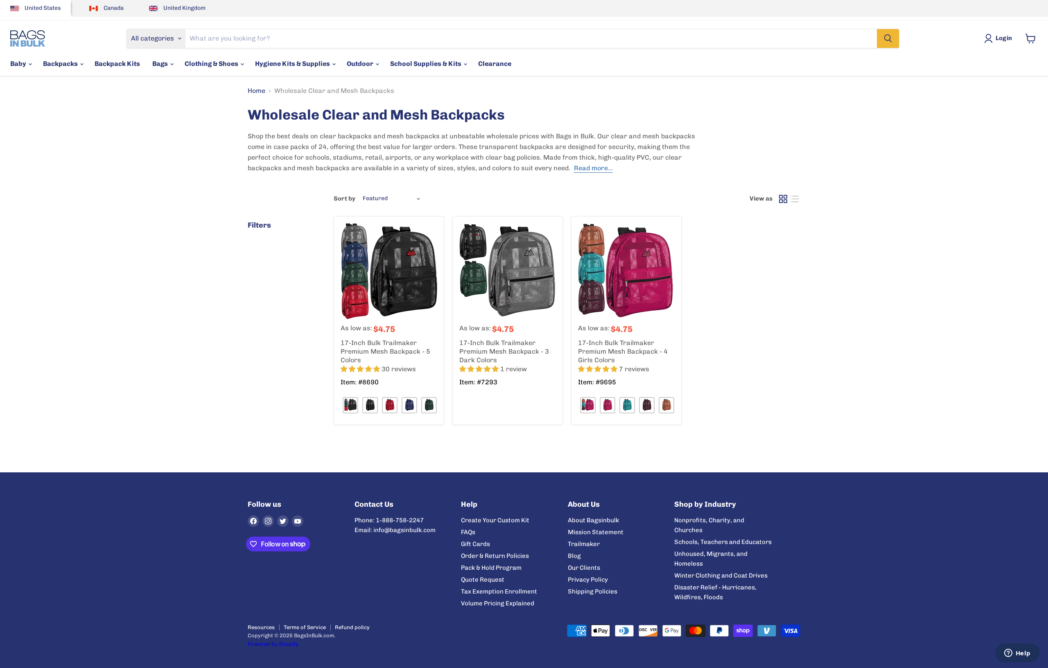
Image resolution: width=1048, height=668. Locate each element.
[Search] (888, 38)
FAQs (468, 532)
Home (256, 91)
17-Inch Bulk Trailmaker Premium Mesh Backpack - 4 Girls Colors (623, 351)
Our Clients (584, 567)
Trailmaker (584, 544)
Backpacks (61, 64)
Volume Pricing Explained (497, 603)
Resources (261, 627)
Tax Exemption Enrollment (499, 591)
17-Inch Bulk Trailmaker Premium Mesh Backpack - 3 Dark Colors (504, 351)
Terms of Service (305, 627)
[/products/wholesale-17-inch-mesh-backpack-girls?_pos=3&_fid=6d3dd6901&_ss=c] (626, 271)
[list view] (794, 199)
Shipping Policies (592, 591)
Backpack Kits (117, 64)
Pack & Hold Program (491, 567)
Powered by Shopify (273, 644)
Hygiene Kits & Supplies (293, 64)
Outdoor (361, 64)
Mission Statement (595, 532)
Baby (18, 64)
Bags (160, 64)
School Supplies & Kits (426, 64)
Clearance (494, 64)
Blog (574, 556)
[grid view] (783, 199)
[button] (361, 369)
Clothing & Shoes (212, 64)
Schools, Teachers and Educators (723, 542)
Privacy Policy (588, 579)
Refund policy (352, 627)
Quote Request (482, 579)
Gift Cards (475, 544)
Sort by (344, 198)
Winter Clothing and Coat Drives (721, 575)
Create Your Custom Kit (495, 520)
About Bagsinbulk (593, 520)
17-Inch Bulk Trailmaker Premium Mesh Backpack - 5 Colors (385, 351)
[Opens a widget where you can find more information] (1017, 653)
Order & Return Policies (495, 556)
